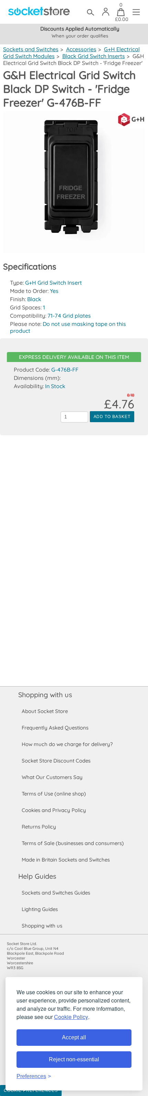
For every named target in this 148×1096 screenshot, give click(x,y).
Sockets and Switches (31, 49)
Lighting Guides (40, 909)
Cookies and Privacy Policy (54, 810)
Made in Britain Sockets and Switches (66, 859)
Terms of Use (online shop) (54, 793)
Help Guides (37, 876)
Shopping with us (45, 694)
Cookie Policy (71, 1017)
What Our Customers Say (52, 777)
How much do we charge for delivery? (67, 744)
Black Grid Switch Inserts (93, 56)
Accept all (74, 1037)
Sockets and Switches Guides (56, 892)
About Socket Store (45, 711)
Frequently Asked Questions (55, 727)
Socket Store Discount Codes (56, 760)
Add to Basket (112, 416)
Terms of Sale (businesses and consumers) (73, 843)
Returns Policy (39, 826)
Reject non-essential (74, 1059)
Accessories (81, 49)
